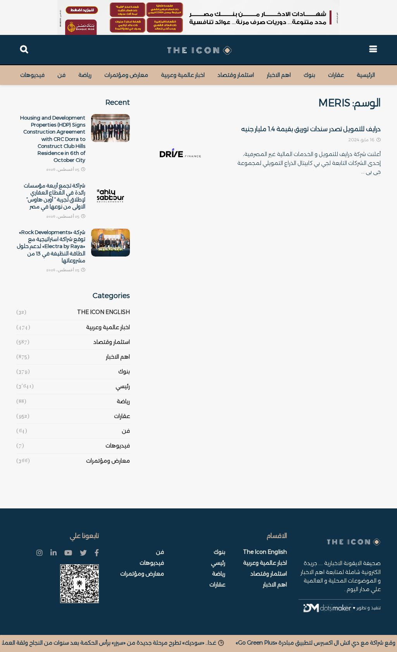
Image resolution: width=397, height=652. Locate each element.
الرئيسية (366, 74)
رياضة (84, 74)
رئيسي (123, 386)
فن (61, 74)
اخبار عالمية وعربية (183, 74)
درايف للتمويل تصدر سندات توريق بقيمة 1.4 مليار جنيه (311, 129)
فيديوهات (32, 74)
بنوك (309, 74)
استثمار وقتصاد (235, 74)
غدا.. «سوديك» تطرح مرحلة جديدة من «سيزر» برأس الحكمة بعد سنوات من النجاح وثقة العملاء (161, 642)
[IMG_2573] (198, 17)
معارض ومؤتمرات (126, 74)
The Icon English (103, 312)
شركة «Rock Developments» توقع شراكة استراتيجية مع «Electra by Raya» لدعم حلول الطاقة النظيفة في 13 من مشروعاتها (51, 246)
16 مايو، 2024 (362, 139)
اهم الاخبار (279, 74)
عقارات (336, 74)
